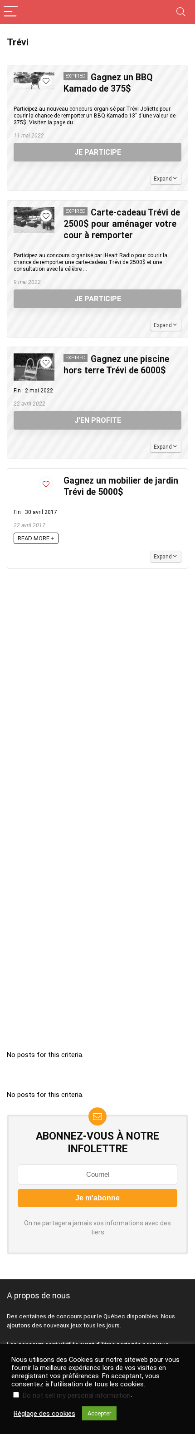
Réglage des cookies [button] (44, 1414)
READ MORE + (36, 538)
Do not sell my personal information (77, 1395)
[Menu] (11, 12)
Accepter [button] (99, 1413)
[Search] (181, 12)
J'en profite (97, 420)
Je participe (97, 152)
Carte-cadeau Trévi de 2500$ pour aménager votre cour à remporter (121, 223)
